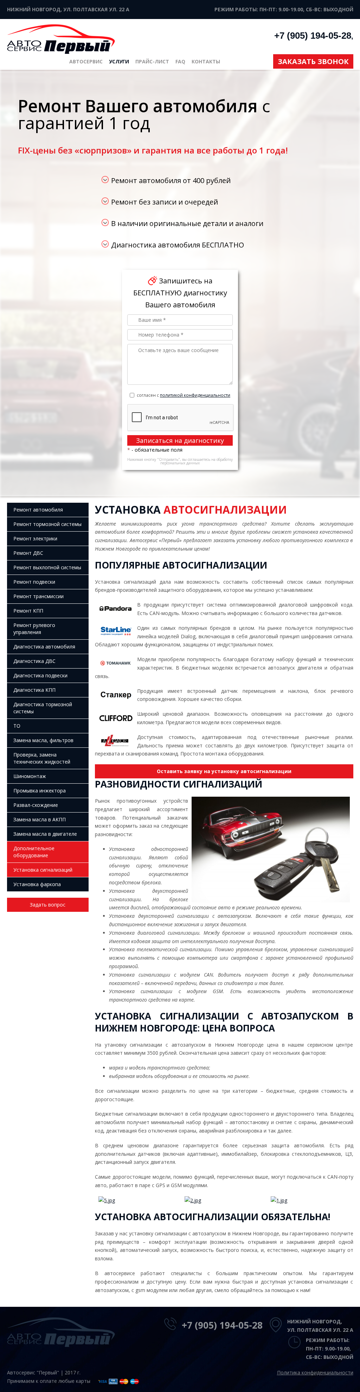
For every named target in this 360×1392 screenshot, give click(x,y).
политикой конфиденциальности (195, 395)
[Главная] (61, 38)
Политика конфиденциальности (315, 1372)
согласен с (183, 395)
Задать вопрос (47, 904)
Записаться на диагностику (180, 440)
